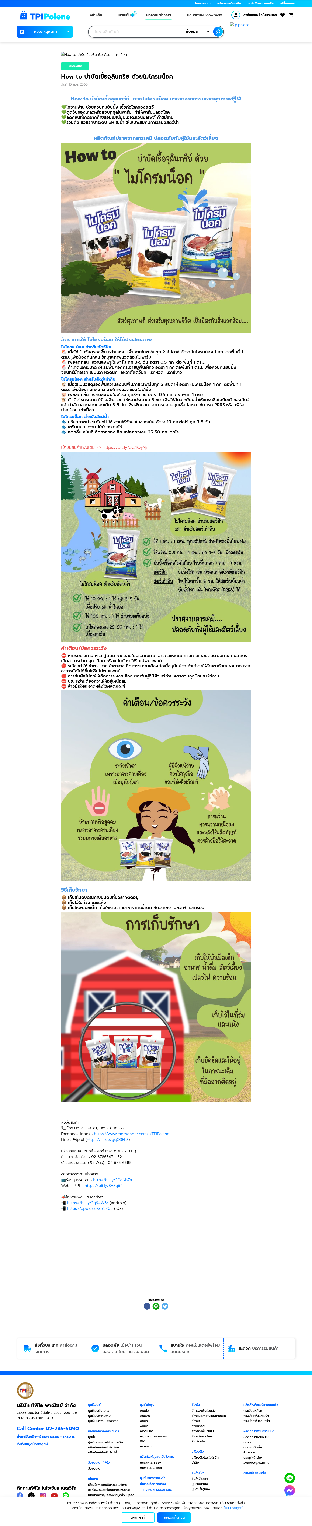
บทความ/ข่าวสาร (158, 15)
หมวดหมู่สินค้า (45, 31)
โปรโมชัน (124, 15)
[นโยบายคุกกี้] (233, 1508)
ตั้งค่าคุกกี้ (138, 1517)
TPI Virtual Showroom (204, 15)
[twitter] (165, 1306)
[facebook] (147, 1306)
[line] (156, 1306)
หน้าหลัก (96, 15)
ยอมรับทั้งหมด (174, 1517)
